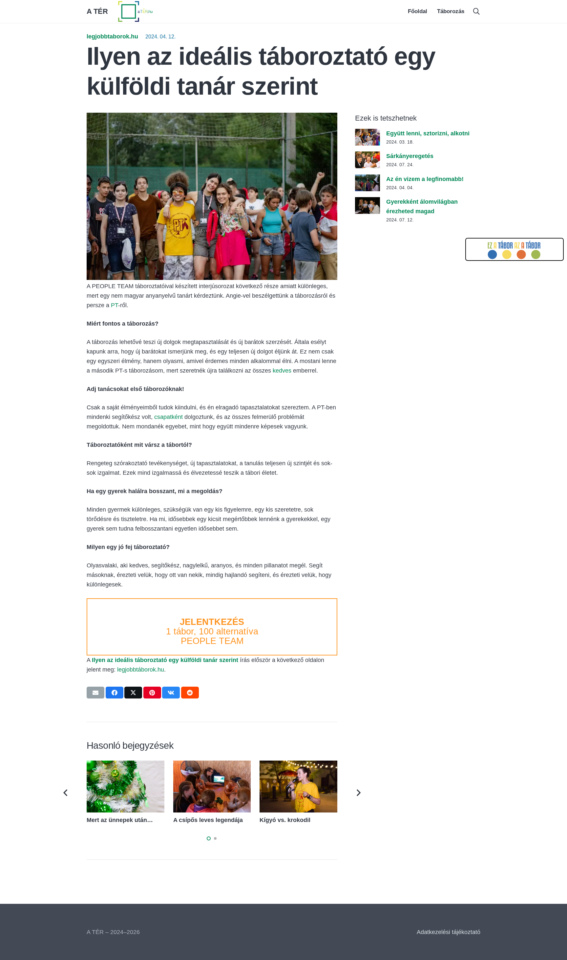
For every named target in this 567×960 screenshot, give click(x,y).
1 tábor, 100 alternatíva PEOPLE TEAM (212, 631)
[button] (476, 11)
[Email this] (95, 692)
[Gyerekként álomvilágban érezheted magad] (367, 201)
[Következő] (358, 792)
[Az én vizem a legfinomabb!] (367, 179)
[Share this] (114, 692)
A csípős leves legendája (208, 820)
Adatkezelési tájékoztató (448, 932)
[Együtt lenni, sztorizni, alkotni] (367, 133)
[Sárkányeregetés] (367, 156)
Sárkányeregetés (409, 156)
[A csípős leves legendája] (212, 765)
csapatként (169, 417)
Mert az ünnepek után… (120, 820)
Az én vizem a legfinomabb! (425, 179)
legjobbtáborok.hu (140, 669)
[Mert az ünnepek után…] (125, 765)
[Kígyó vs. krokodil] (298, 765)
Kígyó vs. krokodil (285, 820)
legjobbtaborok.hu (112, 36)
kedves (282, 370)
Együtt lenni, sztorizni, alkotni (428, 133)
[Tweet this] (133, 692)
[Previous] (66, 792)
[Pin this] (152, 692)
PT (114, 305)
